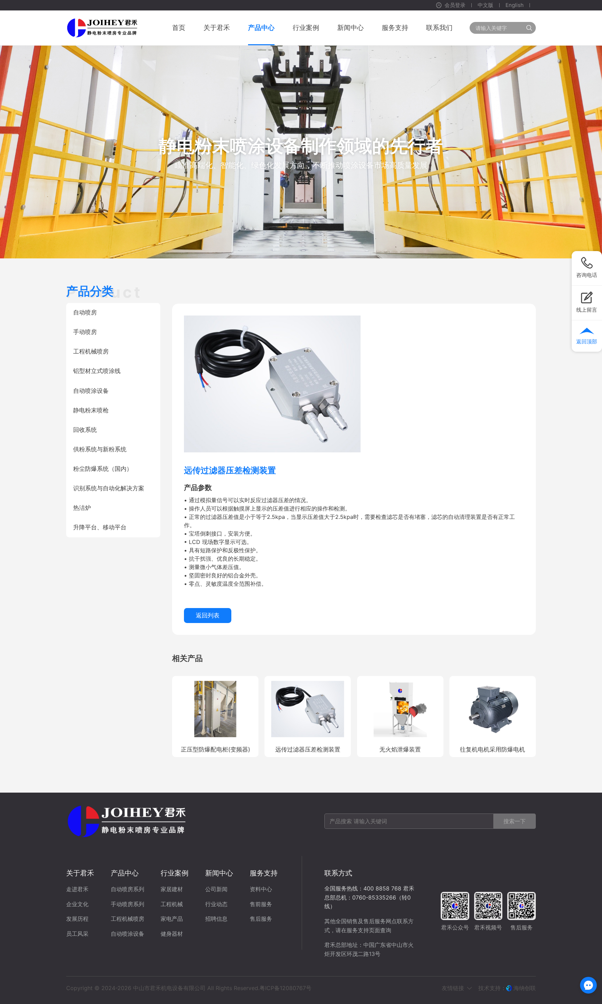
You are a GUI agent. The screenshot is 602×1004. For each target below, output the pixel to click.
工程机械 (172, 904)
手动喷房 (85, 331)
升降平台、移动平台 (99, 527)
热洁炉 (82, 507)
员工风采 (77, 933)
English (514, 5)
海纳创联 (525, 987)
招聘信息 (216, 918)
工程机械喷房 (91, 351)
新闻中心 (219, 873)
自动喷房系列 (127, 889)
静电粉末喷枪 (91, 410)
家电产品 (172, 918)
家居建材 (172, 889)
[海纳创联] (510, 988)
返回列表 (207, 615)
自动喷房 (85, 312)
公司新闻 (216, 889)
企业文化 (77, 904)
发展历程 (77, 918)
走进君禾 (77, 889)
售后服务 (261, 918)
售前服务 (261, 904)
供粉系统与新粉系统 (99, 449)
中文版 (485, 5)
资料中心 (261, 889)
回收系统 (85, 429)
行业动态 (216, 904)
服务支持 (264, 873)
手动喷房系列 (127, 904)
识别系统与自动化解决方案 (108, 488)
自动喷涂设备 (91, 390)
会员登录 (455, 5)
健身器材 (172, 933)
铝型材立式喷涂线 (97, 370)
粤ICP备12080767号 (285, 987)
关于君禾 (80, 873)
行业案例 (174, 873)
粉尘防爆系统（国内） (102, 468)
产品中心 (125, 873)
